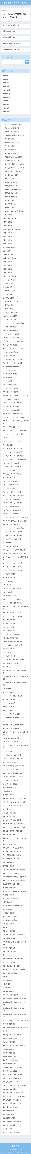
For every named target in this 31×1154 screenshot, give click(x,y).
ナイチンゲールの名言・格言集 (12, 641)
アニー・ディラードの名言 (11, 366)
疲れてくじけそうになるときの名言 (14, 1045)
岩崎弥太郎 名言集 (9, 938)
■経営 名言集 (7, 262)
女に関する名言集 (8, 913)
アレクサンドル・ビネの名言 (12, 467)
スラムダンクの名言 (9, 620)
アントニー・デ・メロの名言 (12, 492)
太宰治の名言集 (7, 909)
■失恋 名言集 (7, 233)
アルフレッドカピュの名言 (11, 410)
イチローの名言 (7, 542)
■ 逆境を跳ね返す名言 (10, 197)
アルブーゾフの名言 (9, 427)
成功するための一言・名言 (11, 966)
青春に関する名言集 (9, 1125)
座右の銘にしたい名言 (10, 951)
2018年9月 (6, 101)
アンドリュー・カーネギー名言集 (13, 495)
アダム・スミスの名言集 (10, 352)
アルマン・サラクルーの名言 (12, 441)
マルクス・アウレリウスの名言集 (13, 725)
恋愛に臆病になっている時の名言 (13, 959)
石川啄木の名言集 (8, 1049)
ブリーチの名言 (7, 688)
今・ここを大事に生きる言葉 (12, 820)
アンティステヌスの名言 (10, 481)
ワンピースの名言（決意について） (14, 769)
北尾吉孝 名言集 (8, 866)
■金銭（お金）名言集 (9, 276)
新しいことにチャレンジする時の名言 (15, 969)
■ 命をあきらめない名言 (11, 160)
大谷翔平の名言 (7, 902)
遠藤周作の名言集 (8, 1111)
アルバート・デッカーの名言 (12, 403)
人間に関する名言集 (9, 816)
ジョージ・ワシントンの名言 (12, 603)
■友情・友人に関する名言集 (11, 229)
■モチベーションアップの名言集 (13, 211)
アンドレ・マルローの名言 (11, 506)
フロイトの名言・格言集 (10, 663)
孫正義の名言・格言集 (10, 920)
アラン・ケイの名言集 (10, 385)
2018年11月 (6, 93)
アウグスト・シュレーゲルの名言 (13, 341)
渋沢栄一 (5, 1031)
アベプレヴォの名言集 (10, 374)
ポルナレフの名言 (8, 707)
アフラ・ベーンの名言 (10, 370)
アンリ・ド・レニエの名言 (11, 514)
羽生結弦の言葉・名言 (10, 1064)
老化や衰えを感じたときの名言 (12, 1067)
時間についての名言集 (10, 973)
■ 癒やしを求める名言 (10, 186)
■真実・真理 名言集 (9, 258)
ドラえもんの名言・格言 (10, 638)
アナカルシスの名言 (9, 356)
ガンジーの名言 (7, 592)
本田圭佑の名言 (7, 980)
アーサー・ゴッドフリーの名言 (12, 532)
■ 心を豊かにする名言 (10, 175)
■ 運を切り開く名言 (9, 204)
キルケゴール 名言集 (10, 595)
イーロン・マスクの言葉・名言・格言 (15, 553)
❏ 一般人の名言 (8, 283)
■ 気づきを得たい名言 (10, 182)
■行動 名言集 (7, 272)
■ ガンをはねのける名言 (11, 128)
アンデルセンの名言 (9, 488)
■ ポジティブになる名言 (11, 131)
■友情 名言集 (7, 225)
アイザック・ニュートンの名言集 (13, 323)
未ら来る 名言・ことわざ (16, 2)
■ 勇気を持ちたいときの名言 (12, 157)
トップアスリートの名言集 (11, 634)
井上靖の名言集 (7, 795)
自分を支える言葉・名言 (10, 1082)
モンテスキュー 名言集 (10, 742)
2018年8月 (6, 104)
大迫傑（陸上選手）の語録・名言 (13, 906)
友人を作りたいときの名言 (11, 873)
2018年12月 (6, 90)
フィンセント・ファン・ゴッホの (13, 659)
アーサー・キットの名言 (10, 524)
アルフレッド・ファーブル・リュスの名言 (15, 422)
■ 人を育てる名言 (9, 139)
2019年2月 (6, 86)
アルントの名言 (7, 445)
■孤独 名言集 (7, 240)
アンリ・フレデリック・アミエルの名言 (15, 517)
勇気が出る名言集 (8, 862)
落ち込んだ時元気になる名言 (12, 1100)
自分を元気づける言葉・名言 (12, 1078)
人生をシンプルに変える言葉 (12, 805)
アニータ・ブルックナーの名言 (12, 363)
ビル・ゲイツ (7, 652)
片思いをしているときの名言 (12, 1035)
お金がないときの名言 (10, 316)
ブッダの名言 (7, 667)
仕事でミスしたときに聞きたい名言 (14, 827)
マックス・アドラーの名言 (11, 714)
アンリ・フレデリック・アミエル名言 (15, 521)
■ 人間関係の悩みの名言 (11, 142)
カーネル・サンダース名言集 (12, 588)
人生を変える (7, 809)
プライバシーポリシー (11, 1149)
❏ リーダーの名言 (9, 280)
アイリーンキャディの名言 (11, 334)
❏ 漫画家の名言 (8, 305)
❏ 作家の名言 (7, 287)
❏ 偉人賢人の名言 (9, 291)
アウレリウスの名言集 (10, 345)
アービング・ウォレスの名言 (12, 539)
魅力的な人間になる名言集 (11, 1132)
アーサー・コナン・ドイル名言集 (13, 528)
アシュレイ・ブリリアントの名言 (13, 348)
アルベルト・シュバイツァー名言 (13, 434)
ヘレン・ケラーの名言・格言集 (12, 696)
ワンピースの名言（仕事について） (14, 766)
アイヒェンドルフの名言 (10, 330)
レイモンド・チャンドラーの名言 (13, 758)
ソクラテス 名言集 (9, 623)
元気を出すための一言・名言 (12, 851)
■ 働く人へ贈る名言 (9, 150)
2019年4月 (6, 79)
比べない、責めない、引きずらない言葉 (15, 1020)
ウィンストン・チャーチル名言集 (13, 563)
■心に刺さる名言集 (9, 247)
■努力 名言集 (7, 222)
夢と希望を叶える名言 (10, 887)
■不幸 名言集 (7, 215)
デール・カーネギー (9, 630)
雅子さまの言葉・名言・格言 (12, 1121)
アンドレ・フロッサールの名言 (12, 503)
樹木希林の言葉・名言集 (10, 995)
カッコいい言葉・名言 (10, 577)
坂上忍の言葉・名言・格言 (11, 884)
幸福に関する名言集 (9, 948)
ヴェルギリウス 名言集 (10, 780)
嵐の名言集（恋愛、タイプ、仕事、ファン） (15, 943)
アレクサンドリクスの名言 (11, 463)
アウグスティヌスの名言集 (11, 338)
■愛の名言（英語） (9, 254)
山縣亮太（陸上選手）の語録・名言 (14, 934)
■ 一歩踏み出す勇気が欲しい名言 (14, 135)
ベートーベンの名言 (9, 703)
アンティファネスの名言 (10, 485)
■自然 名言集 (7, 265)
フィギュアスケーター (10, 656)
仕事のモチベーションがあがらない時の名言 (15, 839)
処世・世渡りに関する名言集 (12, 855)
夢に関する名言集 (8, 895)
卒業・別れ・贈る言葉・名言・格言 (14, 869)
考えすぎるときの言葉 (10, 1071)
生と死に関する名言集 (10, 1038)
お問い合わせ (22, 1149)
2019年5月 (6, 75)
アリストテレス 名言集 (10, 392)
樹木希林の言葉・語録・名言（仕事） (15, 998)
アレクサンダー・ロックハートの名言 (15, 459)
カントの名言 (7, 585)
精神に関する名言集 (9, 1053)
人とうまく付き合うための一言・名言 (15, 798)
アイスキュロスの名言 (10, 327)
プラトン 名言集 (8, 692)
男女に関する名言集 (9, 1042)
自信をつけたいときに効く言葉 (12, 1074)
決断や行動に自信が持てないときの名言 (15, 1027)
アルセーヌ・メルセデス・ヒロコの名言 (15, 395)
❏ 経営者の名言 (8, 309)
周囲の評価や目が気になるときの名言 (15, 877)
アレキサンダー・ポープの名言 (12, 452)
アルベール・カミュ (9, 438)
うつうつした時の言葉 (10, 312)
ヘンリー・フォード (9, 699)
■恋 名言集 (6, 251)
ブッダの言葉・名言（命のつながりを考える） (15, 678)
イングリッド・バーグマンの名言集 (14, 550)
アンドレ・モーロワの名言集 (12, 510)
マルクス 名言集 (8, 721)
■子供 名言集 (7, 236)
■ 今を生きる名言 (9, 146)
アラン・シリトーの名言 (10, 388)
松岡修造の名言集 (8, 991)
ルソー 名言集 (7, 751)
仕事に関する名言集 (9, 834)
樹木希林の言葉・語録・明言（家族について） (15, 1015)
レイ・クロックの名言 (10, 762)
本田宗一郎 (6, 984)
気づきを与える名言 (9, 1024)
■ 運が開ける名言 (9, 200)
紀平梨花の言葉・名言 (10, 1056)
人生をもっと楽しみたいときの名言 (14, 802)
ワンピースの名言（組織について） (14, 773)
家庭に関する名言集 (9, 931)
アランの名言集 (7, 381)
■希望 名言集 (7, 243)
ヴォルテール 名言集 (10, 784)
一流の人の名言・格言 (10, 787)
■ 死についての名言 (9, 178)
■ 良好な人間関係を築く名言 (12, 189)
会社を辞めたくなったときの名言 (13, 848)
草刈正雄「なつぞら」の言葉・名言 (14, 1096)
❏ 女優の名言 (7, 294)
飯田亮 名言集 (7, 1129)
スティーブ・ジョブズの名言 (12, 612)
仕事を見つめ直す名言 (10, 844)
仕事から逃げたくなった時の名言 (13, 824)
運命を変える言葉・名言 (10, 1107)
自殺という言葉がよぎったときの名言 (15, 1085)
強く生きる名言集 (8, 955)
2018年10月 (6, 97)
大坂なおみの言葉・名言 (10, 898)
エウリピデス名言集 (9, 574)
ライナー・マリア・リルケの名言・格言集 (15, 747)
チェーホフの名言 (8, 627)
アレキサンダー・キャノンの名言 (13, 448)
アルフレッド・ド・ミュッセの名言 (14, 417)
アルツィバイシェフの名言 (11, 399)
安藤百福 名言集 (8, 924)
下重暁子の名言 (7, 791)
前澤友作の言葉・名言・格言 (12, 858)
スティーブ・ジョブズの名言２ (12, 616)
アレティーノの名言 (9, 470)
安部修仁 (5, 927)
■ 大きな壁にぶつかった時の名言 (14, 168)
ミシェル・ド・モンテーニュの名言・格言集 (15, 733)
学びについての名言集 (10, 916)
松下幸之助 (6, 987)
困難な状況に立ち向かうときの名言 (14, 880)
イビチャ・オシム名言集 (10, 546)
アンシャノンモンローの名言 (12, 474)
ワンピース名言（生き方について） (14, 777)
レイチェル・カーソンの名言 (12, 755)
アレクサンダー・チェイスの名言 (13, 456)
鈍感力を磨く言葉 (8, 1114)
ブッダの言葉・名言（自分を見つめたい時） (15, 684)
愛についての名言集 (9, 962)
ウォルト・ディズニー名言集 (12, 567)
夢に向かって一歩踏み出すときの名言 (15, 891)
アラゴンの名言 (7, 377)
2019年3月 (6, 83)
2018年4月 (6, 112)
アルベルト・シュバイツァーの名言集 (15, 430)
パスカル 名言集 (8, 649)
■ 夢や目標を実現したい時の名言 (14, 164)
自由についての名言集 (10, 1089)
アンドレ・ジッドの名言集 (11, 499)
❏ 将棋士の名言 (8, 298)
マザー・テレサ (7, 710)
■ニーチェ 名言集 (9, 207)
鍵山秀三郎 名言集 (9, 1118)
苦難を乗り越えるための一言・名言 (14, 1092)
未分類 (5, 977)
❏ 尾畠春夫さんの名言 (10, 301)
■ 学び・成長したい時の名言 (12, 171)
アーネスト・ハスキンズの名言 (12, 535)
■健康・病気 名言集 (9, 218)
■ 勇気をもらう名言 (9, 153)
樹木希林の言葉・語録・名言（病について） (15, 1009)
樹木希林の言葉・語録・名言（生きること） (15, 1003)
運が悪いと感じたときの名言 (12, 1103)
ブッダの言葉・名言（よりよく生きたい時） (15, 672)
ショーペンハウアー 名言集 (12, 599)
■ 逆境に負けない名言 (10, 193)
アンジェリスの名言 (9, 477)
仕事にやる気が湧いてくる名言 (12, 831)
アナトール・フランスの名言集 (12, 359)
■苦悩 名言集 (7, 269)
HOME (16, 1146)
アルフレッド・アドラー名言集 (12, 413)
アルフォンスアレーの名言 (11, 406)
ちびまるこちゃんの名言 (10, 319)
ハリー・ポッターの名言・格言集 (13, 645)
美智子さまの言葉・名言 (10, 1060)
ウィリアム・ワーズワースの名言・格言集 (15, 558)
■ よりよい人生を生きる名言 (12, 124)
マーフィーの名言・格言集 (11, 728)
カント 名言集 (7, 581)
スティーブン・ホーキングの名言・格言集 (15, 608)
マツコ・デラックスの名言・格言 (13, 717)
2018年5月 (6, 108)
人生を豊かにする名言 (10, 813)
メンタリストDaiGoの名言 (11, 738)
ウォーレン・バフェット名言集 (12, 570)
